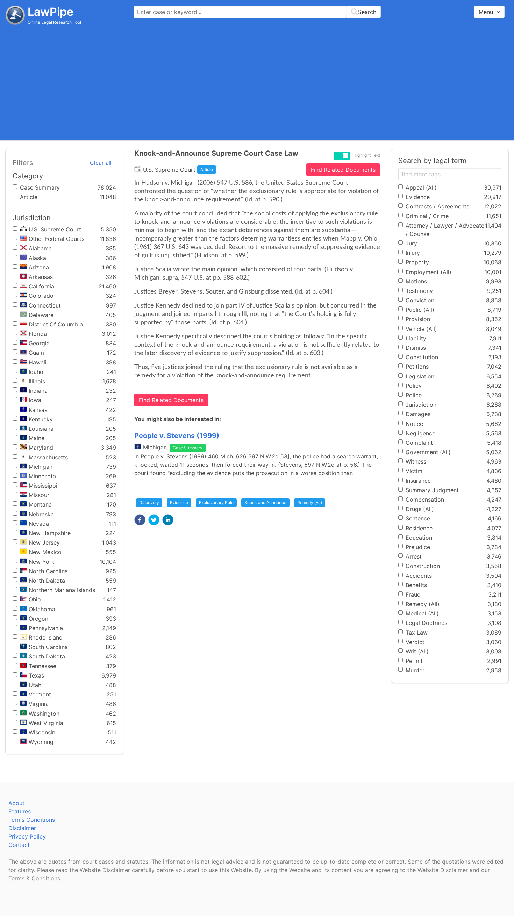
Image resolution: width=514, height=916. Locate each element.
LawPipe (50, 12)
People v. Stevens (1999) (176, 435)
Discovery (149, 502)
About (16, 802)
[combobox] (257, 12)
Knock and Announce (265, 502)
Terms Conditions (31, 819)
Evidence (179, 502)
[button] (139, 519)
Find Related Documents (343, 169)
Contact (19, 844)
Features (19, 811)
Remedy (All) (309, 502)
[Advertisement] (257, 82)
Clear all (101, 162)
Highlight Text (366, 155)
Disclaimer (22, 828)
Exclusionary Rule (216, 502)
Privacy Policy (27, 836)
